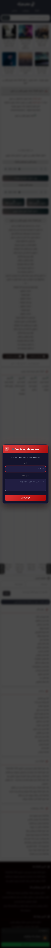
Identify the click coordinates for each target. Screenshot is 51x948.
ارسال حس (25, 497)
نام (25, 463)
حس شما (25, 475)
